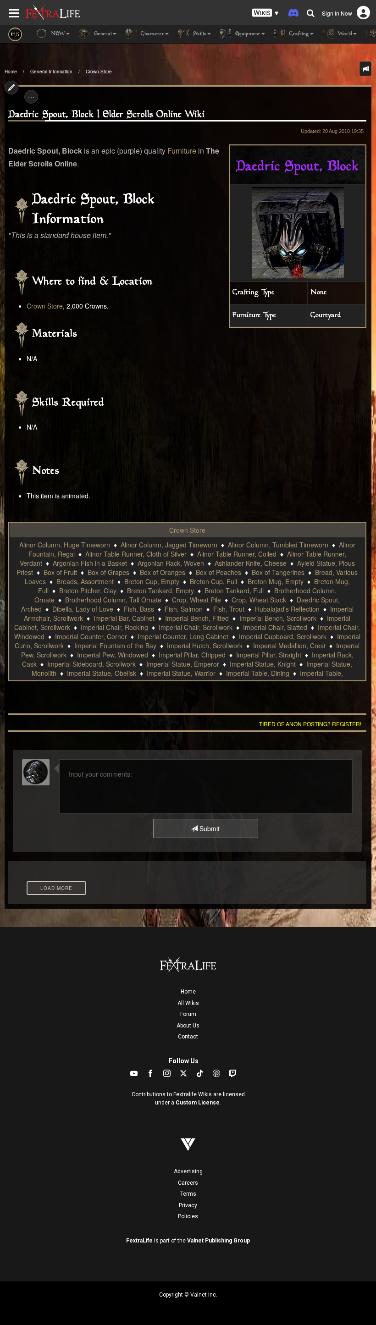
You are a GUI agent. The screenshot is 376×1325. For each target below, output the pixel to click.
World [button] (344, 34)
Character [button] (151, 34)
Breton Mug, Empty (276, 581)
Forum (188, 1014)
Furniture (181, 150)
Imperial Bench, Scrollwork (277, 618)
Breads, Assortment (85, 581)
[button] (265, 13)
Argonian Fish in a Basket (90, 563)
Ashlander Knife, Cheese (251, 563)
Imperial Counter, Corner (91, 636)
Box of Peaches (218, 572)
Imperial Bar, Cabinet (124, 618)
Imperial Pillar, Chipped (192, 654)
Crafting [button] (298, 34)
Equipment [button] (246, 34)
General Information (51, 71)
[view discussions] (365, 68)
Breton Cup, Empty (151, 581)
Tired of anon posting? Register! (310, 724)
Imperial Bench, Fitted (197, 618)
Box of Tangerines (278, 572)
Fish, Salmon (184, 608)
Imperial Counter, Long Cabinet (183, 636)
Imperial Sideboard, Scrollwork (91, 663)
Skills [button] (198, 34)
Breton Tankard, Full (234, 590)
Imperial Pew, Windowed (112, 654)
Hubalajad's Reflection (287, 608)
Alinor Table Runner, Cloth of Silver (136, 553)
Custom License (198, 1102)
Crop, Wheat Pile (196, 599)
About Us (188, 1025)
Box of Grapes (108, 572)
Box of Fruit (60, 572)
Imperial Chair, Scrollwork (195, 627)
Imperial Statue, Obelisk (101, 673)
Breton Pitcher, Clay (87, 590)
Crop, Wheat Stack (259, 599)
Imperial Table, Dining (257, 673)
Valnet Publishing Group (218, 1240)
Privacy (188, 1205)
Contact (188, 1036)
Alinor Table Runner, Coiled (236, 553)
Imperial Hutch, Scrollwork (205, 645)
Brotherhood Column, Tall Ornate (113, 599)
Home (11, 71)
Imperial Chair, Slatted (275, 627)
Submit (209, 828)
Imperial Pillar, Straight (268, 654)
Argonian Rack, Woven (171, 563)
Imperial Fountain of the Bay (115, 645)
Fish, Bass (139, 608)
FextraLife (139, 1240)
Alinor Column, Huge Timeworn (64, 544)
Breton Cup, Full (213, 581)
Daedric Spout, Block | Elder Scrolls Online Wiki (106, 115)
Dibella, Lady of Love (82, 608)
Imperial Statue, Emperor (182, 663)
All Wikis (188, 1003)
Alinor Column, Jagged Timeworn (169, 544)
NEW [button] (57, 34)
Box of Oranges (162, 572)
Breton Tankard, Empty (160, 590)
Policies (188, 1216)
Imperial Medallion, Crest (289, 645)
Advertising (188, 1171)
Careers (188, 1183)
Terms (188, 1194)
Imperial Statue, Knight (263, 663)
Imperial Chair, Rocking (114, 627)
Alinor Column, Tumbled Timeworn (278, 544)
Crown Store (99, 71)
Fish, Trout (228, 608)
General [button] (102, 34)
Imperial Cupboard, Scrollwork (282, 636)
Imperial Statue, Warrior (181, 673)
